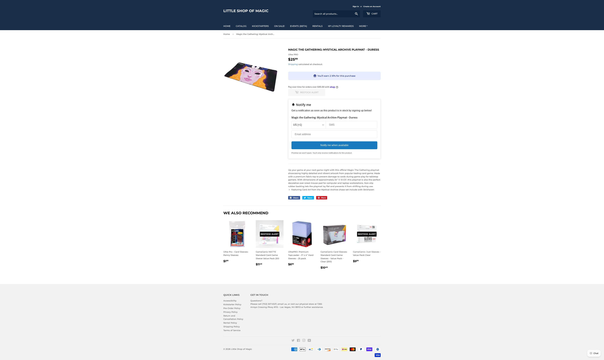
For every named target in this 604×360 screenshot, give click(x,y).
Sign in (356, 6)
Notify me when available (334, 145)
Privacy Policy (230, 312)
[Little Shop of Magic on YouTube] (309, 341)
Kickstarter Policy (232, 304)
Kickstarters (260, 26)
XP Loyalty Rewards (341, 26)
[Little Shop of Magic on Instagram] (303, 341)
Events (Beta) (298, 26)
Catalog (241, 26)
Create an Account (372, 6)
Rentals (317, 26)
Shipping (293, 64)
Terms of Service (231, 330)
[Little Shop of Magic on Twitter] (293, 341)
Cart (374, 13)
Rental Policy (230, 323)
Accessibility (229, 300)
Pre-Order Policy (231, 308)
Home (226, 26)
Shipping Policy (231, 326)
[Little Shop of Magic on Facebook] (298, 341)
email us (282, 304)
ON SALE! (279, 26)
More (362, 26)
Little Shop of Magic (245, 11)
